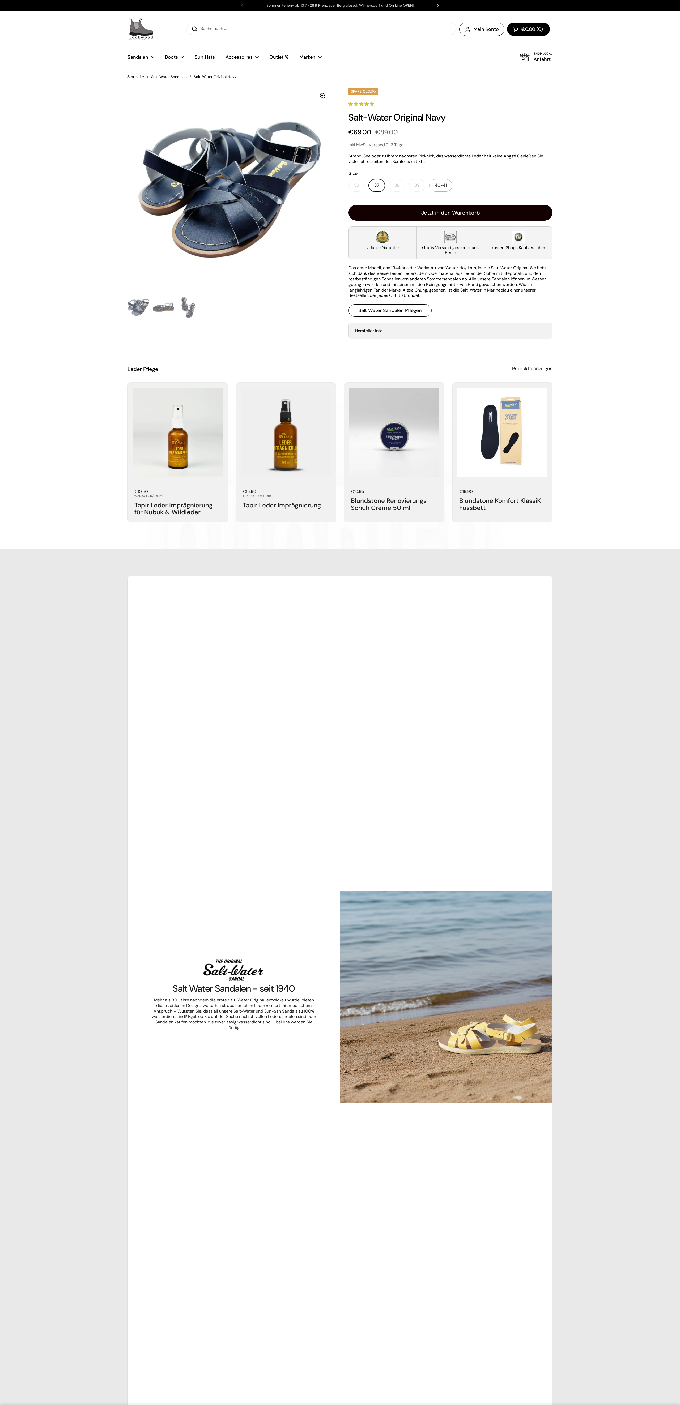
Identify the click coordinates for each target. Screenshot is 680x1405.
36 (356, 185)
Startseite (136, 76)
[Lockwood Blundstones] (141, 29)
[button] (528, 29)
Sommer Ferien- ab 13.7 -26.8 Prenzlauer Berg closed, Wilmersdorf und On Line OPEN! (340, 5)
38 (397, 185)
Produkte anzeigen (532, 368)
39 (417, 185)
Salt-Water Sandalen (169, 76)
